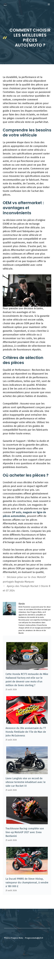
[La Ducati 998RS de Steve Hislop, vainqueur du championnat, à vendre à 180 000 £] (27, 872)
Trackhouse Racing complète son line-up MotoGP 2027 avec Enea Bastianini (25, 832)
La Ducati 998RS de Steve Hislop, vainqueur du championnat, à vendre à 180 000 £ (27, 882)
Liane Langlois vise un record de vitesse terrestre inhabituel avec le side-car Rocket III (26, 782)
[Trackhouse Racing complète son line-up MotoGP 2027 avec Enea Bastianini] (27, 822)
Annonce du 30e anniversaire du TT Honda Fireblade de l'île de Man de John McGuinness (26, 732)
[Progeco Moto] (5, 4)
